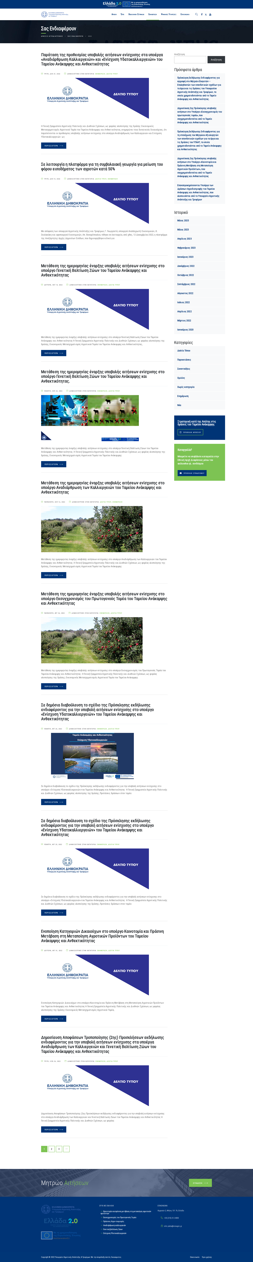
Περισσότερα (52, 146)
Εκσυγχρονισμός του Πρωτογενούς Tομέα (119, 1217)
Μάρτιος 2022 (184, 320)
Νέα (179, 405)
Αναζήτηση (179, 54)
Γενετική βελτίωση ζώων (113, 1229)
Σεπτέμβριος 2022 (186, 284)
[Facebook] (201, 14)
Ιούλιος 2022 (183, 302)
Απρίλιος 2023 (184, 238)
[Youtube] (210, 14)
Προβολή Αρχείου (192, 432)
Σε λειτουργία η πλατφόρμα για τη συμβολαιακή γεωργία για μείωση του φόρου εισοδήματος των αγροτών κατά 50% (102, 166)
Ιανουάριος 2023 (185, 256)
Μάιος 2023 (183, 229)
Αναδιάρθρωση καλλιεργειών (114, 1225)
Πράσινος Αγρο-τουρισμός (113, 1221)
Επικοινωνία (195, 1257)
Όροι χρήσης (207, 1257)
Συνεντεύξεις (183, 368)
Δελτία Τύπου (112, 74)
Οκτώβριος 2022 (185, 275)
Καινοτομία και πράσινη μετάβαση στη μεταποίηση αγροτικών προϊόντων (126, 1212)
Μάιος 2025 (183, 220)
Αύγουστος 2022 (185, 293)
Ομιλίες (181, 377)
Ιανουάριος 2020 (185, 329)
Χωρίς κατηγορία (185, 387)
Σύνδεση (198, 1183)
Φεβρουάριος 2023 (186, 247)
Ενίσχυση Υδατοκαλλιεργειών (114, 1233)
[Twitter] (206, 14)
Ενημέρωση (100, 74)
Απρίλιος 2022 (184, 311)
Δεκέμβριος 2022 (186, 266)
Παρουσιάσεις (184, 359)
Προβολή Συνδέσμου (194, 473)
